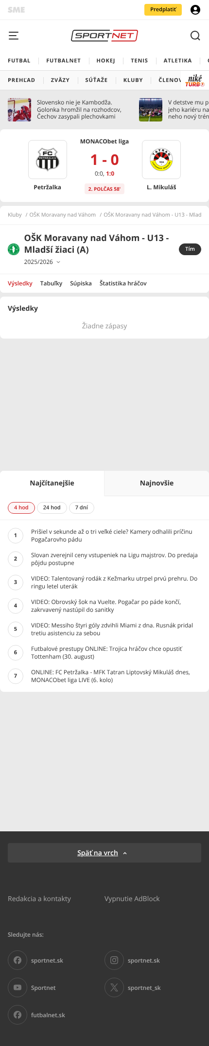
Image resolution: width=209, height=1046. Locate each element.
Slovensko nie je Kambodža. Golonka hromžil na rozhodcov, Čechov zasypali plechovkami (79, 109)
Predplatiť (163, 9)
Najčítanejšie (52, 483)
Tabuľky (51, 283)
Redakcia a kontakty (39, 898)
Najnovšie (157, 483)
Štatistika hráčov (123, 283)
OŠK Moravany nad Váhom (63, 215)
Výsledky (20, 283)
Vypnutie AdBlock (132, 898)
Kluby (15, 215)
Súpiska (81, 283)
